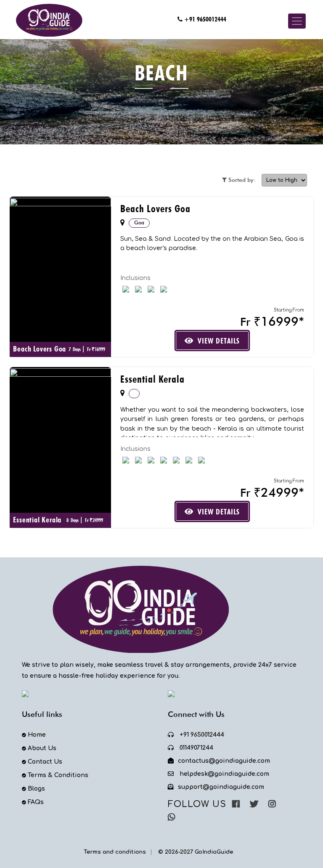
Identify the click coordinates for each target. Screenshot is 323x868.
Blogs (36, 788)
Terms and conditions (115, 852)
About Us (42, 748)
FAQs (36, 802)
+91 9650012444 (205, 19)
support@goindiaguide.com (221, 787)
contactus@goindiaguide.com (224, 761)
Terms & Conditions (58, 775)
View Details (219, 340)
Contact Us (45, 762)
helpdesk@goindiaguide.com (223, 774)
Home (37, 735)
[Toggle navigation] (297, 21)
